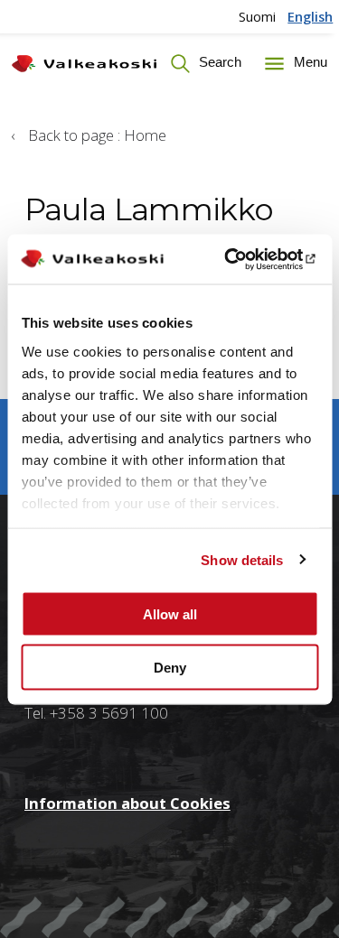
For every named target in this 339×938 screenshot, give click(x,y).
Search (218, 62)
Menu (308, 62)
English (310, 16)
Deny (170, 666)
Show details (242, 559)
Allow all (170, 614)
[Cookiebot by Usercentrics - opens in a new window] (241, 259)
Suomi (257, 16)
